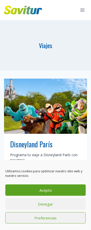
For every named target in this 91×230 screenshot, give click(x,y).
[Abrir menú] (82, 10)
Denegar (45, 204)
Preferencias (45, 217)
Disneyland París (31, 144)
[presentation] (45, 106)
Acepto (45, 190)
